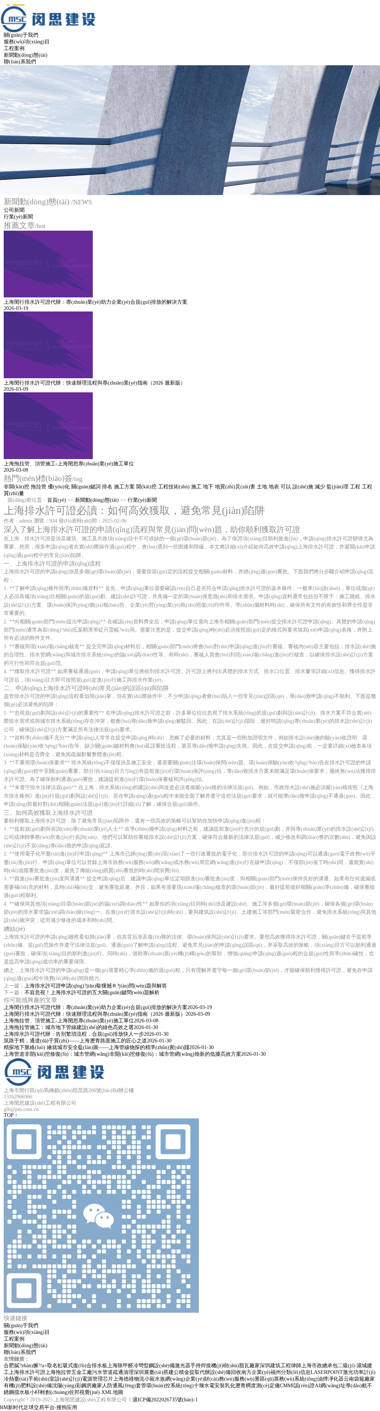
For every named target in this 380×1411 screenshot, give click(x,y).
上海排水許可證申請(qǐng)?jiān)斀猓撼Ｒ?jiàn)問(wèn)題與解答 (95, 986)
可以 (286, 486)
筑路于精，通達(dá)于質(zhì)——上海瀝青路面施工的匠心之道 (87, 1041)
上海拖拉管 (58, 1372)
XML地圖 (112, 1392)
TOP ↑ (10, 1115)
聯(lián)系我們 (20, 62)
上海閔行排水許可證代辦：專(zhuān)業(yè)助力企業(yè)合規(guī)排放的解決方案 (108, 1007)
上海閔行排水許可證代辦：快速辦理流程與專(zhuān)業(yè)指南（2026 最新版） (107, 1014)
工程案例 (14, 48)
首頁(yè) (56, 500)
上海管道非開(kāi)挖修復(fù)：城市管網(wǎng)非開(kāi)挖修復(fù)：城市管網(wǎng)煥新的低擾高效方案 (135, 1054)
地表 (274, 486)
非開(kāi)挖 (16, 486)
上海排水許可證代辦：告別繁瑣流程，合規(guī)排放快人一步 (86, 1034)
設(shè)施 (302, 486)
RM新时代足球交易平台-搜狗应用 (38, 1407)
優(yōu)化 (59, 486)
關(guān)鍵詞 (86, 486)
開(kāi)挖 (146, 486)
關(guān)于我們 (21, 35)
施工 (196, 486)
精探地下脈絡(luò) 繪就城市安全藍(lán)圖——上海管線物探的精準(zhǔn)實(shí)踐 (109, 1047)
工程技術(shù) (174, 486)
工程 (355, 486)
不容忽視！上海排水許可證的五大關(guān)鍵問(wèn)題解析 (92, 992)
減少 (320, 486)
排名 (107, 486)
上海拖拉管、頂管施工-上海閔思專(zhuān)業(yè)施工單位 (81, 1020)
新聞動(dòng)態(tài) (26, 55)
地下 (208, 486)
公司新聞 (14, 210)
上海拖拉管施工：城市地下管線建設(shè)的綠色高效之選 (81, 1027)
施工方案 (124, 486)
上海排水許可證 (27, 1372)
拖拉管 (38, 486)
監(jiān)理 (337, 486)
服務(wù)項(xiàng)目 (27, 41)
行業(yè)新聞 (18, 217)
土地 (262, 486)
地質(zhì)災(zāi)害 (235, 486)
